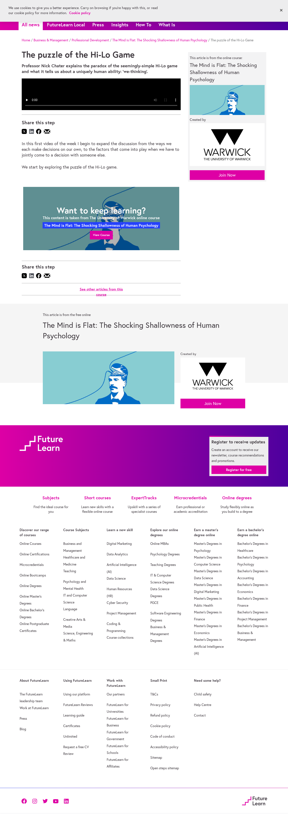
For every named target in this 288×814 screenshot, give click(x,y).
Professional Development (90, 40)
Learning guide (73, 715)
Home (26, 40)
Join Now (227, 175)
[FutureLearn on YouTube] (55, 800)
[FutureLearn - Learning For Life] (254, 800)
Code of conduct (162, 736)
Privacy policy (160, 705)
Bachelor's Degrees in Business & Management (252, 633)
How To (143, 25)
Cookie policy (160, 726)
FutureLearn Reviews (78, 705)
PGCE (154, 603)
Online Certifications (34, 554)
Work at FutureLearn (34, 708)
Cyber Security (117, 603)
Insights (119, 25)
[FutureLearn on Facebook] (25, 800)
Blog (23, 729)
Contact (200, 715)
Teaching (69, 571)
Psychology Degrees (165, 554)
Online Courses (30, 543)
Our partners (116, 694)
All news (31, 25)
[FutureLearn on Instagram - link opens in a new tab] (34, 800)
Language (70, 609)
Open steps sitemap (164, 768)
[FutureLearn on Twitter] (45, 800)
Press (98, 25)
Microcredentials (32, 565)
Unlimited (70, 736)
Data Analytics (117, 554)
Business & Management (51, 40)
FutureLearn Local (66, 25)
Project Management (121, 613)
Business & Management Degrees (159, 634)
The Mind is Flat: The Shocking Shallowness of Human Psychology (159, 40)
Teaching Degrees (163, 565)
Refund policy (160, 715)
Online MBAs (159, 543)
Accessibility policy (164, 747)
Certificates (71, 726)
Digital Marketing (119, 543)
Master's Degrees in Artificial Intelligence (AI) (209, 646)
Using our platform (76, 694)
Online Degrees (31, 586)
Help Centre (202, 705)
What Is (167, 25)
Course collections (120, 637)
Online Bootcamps (33, 575)
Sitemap (156, 757)
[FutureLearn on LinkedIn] (66, 800)
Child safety (202, 694)
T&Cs (154, 694)
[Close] (281, 10)
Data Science (116, 578)
